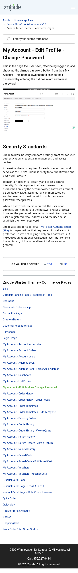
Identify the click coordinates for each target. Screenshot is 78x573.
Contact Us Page (12, 313)
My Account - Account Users (19, 356)
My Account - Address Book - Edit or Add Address (31, 368)
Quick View (9, 504)
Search (7, 516)
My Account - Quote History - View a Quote (27, 430)
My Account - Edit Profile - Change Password (30, 387)
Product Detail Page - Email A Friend (23, 486)
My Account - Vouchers (16, 467)
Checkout (8, 301)
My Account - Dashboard (17, 375)
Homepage (9, 331)
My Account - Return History (19, 436)
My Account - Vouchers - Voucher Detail (25, 473)
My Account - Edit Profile (17, 381)
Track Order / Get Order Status (20, 529)
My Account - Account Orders (19, 350)
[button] (73, 7)
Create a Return (12, 319)
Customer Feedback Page (17, 325)
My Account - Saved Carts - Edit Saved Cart (27, 461)
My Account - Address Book (18, 362)
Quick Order (9, 498)
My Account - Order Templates (20, 405)
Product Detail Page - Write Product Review (27, 492)
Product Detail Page (14, 479)
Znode (6, 20)
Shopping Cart (11, 523)
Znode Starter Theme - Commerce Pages (30, 28)
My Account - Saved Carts (17, 455)
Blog (5, 288)
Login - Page (10, 338)
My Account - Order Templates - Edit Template (29, 412)
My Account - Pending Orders (19, 418)
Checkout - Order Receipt (17, 307)
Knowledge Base (24, 20)
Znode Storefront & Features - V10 (26, 24)
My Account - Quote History (18, 424)
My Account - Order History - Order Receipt (27, 399)
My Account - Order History (18, 393)
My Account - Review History (19, 449)
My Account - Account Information (22, 344)
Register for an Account (16, 510)
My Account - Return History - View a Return (28, 442)
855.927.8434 (42, 558)
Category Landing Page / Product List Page (27, 294)
